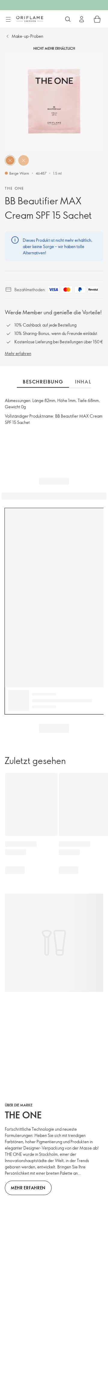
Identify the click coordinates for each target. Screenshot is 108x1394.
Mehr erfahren (18, 353)
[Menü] (8, 19)
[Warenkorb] (97, 19)
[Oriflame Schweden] (30, 18)
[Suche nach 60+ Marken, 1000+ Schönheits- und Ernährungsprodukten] (67, 19)
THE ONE (14, 188)
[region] (54, 101)
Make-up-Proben (27, 36)
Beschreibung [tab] (43, 381)
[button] (10, 160)
